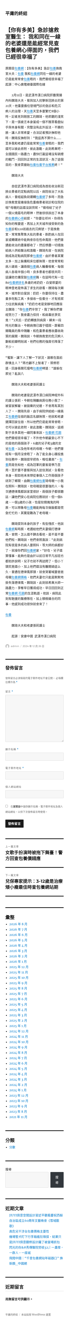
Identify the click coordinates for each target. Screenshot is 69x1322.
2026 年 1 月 (18, 961)
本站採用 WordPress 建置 (36, 1314)
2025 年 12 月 (19, 967)
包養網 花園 (53, 432)
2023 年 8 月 (18, 1111)
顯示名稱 (12, 749)
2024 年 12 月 (19, 1031)
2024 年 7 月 (18, 1058)
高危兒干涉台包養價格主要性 (29, 1231)
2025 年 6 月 (18, 999)
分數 (12, 1147)
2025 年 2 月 (18, 1020)
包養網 (19, 68)
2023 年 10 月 (18, 1101)
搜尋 (8, 1169)
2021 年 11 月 (18, 1117)
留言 (9, 691)
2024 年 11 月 (18, 1036)
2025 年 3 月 (18, 1015)
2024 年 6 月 (18, 1063)
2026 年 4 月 (18, 945)
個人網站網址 (13, 786)
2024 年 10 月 (19, 1042)
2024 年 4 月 (18, 1074)
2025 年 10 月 (19, 978)
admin (15, 646)
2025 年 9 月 (18, 983)
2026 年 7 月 (18, 929)
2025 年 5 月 (18, 1004)
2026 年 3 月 (18, 951)
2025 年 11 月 (18, 972)
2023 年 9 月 (18, 1106)
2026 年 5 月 (18, 940)
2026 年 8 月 (18, 924)
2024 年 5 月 (18, 1069)
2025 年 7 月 (18, 994)
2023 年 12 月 (18, 1095)
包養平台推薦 (45, 165)
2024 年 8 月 (18, 1053)
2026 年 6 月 (18, 935)
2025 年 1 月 (18, 1026)
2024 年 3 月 (18, 1079)
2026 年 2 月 (18, 956)
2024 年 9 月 (18, 1047)
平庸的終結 (16, 13)
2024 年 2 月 (18, 1085)
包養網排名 (17, 282)
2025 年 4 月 (18, 1010)
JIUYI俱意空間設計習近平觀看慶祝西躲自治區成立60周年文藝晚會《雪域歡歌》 (36, 1220)
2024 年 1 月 (18, 1090)
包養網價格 (19, 577)
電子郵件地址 (14, 768)
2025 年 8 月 (18, 988)
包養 (53, 68)
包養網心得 (16, 218)
